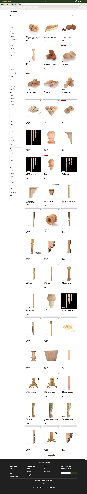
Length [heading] (11, 167)
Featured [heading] (11, 18)
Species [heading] (11, 42)
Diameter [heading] (11, 111)
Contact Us (11, 473)
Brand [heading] (11, 22)
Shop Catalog (29, 474)
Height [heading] (11, 129)
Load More (51, 456)
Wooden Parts (20, 9)
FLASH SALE (43, 1)
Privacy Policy (73, 475)
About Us (45, 468)
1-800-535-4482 (12, 469)
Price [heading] (10, 31)
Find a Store (45, 472)
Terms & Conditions (40, 487)
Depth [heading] (11, 195)
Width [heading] (11, 148)
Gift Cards (28, 468)
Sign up (74, 473)
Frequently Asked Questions (14, 476)
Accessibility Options (47, 487)
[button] (73, 15)
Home (10, 9)
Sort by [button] (72, 15)
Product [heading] (11, 81)
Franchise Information (47, 471)
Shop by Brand (29, 475)
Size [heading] (10, 180)
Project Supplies (14, 9)
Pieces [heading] (11, 92)
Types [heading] (11, 63)
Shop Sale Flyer (29, 472)
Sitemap (53, 487)
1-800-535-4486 (12, 471)
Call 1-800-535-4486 (81, 1)
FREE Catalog (29, 471)
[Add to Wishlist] (41, 18)
